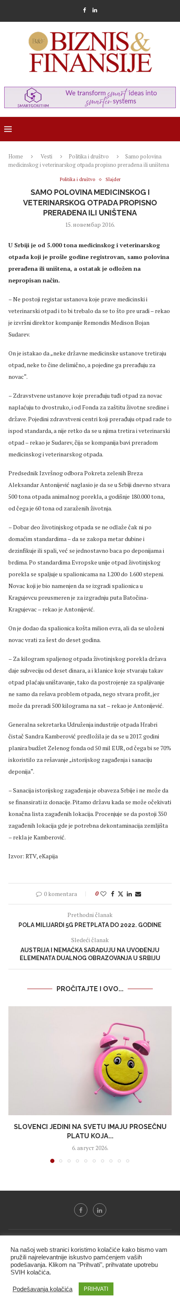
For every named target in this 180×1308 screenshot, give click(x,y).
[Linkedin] (95, 10)
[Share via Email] (138, 894)
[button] (15, 1084)
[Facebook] (84, 10)
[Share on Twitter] (120, 894)
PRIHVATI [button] (96, 1289)
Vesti (46, 156)
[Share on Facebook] (112, 894)
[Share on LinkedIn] (129, 894)
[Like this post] (103, 894)
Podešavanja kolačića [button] (42, 1289)
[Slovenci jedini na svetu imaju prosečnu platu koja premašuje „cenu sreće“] (90, 1060)
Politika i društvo (89, 156)
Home (15, 156)
